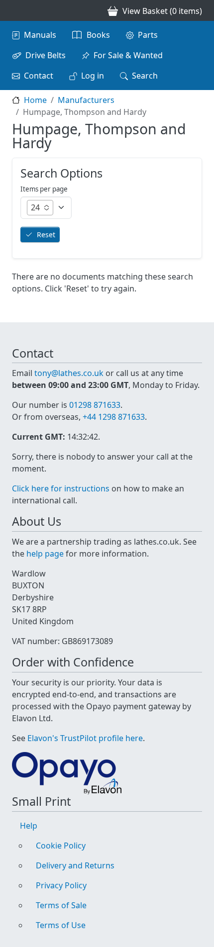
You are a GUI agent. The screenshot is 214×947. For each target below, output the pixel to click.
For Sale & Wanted (128, 55)
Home (35, 100)
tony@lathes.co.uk (69, 373)
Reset (46, 234)
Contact (38, 75)
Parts (148, 34)
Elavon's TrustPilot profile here (85, 738)
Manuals (40, 34)
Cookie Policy (61, 845)
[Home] (16, 10)
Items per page (44, 189)
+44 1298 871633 (114, 416)
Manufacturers (86, 100)
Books (98, 34)
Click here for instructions (60, 488)
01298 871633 (94, 404)
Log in (92, 75)
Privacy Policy (61, 885)
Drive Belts (45, 55)
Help (28, 825)
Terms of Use (61, 925)
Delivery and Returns (75, 865)
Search (145, 75)
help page (45, 553)
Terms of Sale (61, 905)
